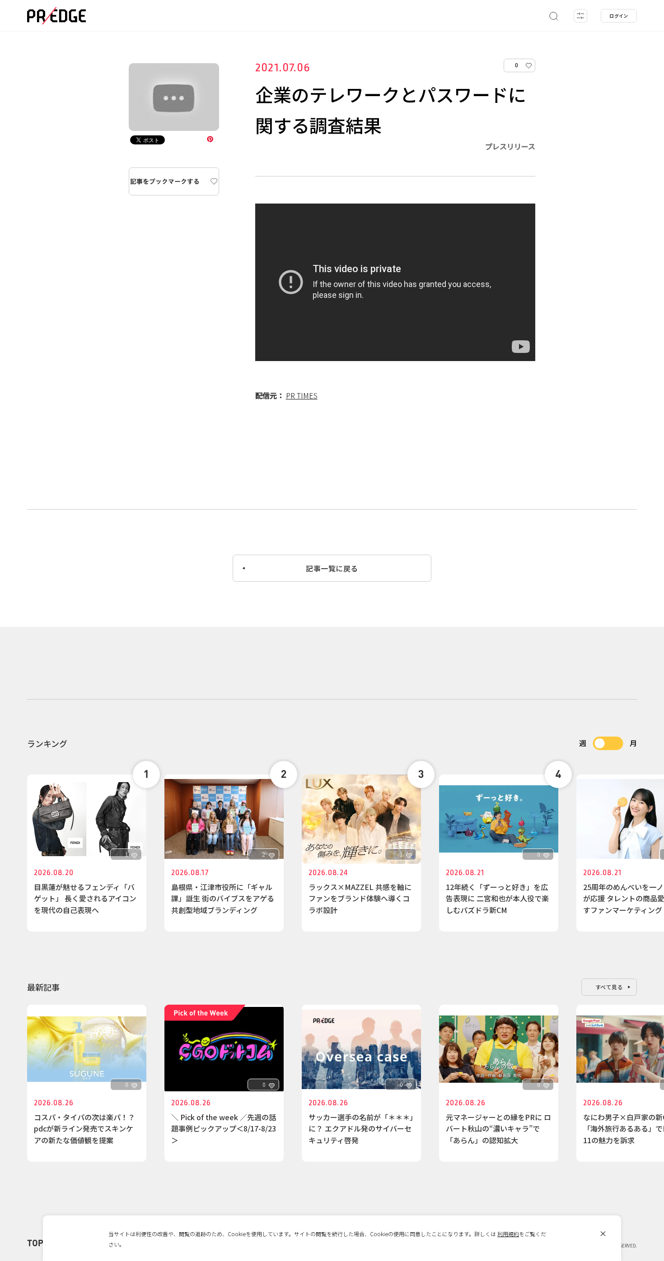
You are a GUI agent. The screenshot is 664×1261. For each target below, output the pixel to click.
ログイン (618, 15)
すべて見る (609, 987)
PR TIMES (302, 395)
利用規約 (508, 1234)
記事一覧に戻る (332, 568)
